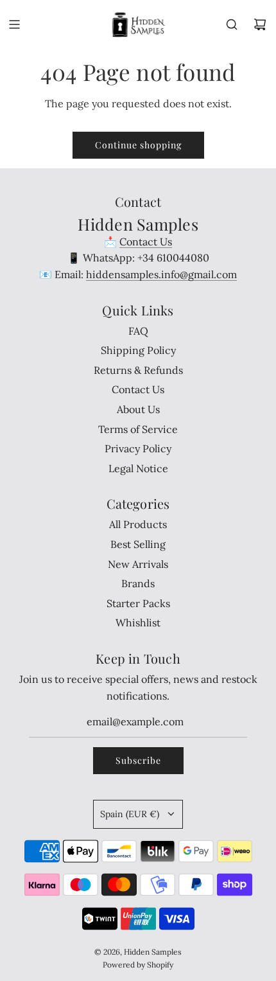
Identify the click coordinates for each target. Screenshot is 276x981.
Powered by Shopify (138, 964)
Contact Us (145, 241)
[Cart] (260, 24)
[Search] (232, 24)
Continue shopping (138, 145)
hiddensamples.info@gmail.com (161, 274)
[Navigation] (14, 24)
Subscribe (138, 760)
